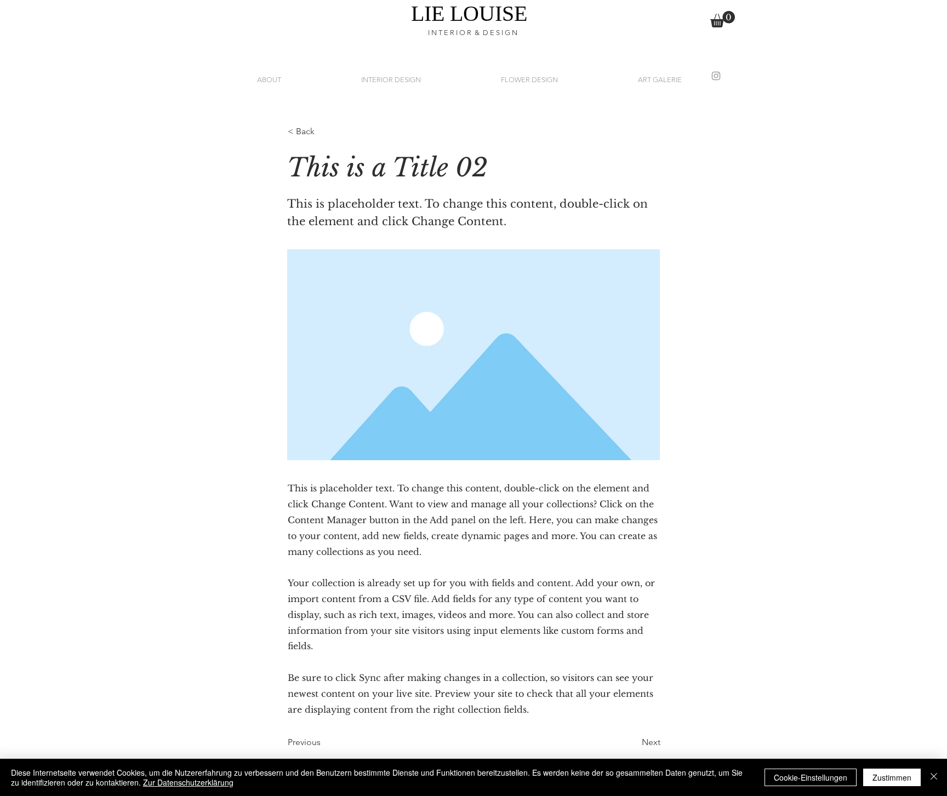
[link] (722, 19)
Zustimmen (891, 777)
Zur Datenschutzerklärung (188, 782)
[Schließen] (933, 777)
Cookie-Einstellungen (810, 777)
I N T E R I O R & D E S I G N (473, 32)
